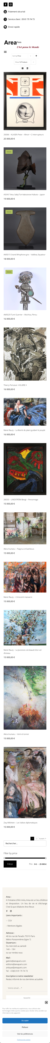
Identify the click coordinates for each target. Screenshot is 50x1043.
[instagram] (11, 4)
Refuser (25, 1027)
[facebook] (6, 4)
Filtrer (10, 864)
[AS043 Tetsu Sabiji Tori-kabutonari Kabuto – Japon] (25, 168)
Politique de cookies (23, 1040)
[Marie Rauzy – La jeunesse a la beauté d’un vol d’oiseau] (25, 627)
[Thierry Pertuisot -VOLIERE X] (25, 354)
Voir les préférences (25, 1034)
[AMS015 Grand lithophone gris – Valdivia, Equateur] (25, 228)
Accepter (25, 1021)
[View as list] (27, 68)
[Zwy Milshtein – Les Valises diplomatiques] (25, 782)
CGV (10, 920)
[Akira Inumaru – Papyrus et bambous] (25, 528)
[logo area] (22, 40)
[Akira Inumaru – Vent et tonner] (25, 698)
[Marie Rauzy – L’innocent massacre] (25, 577)
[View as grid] (22, 68)
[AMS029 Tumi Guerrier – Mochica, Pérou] (25, 289)
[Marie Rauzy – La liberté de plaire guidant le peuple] (25, 412)
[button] (46, 1002)
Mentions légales (14, 925)
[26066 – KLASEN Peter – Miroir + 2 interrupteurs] (25, 101)
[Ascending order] (36, 56)
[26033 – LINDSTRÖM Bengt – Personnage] (25, 469)
